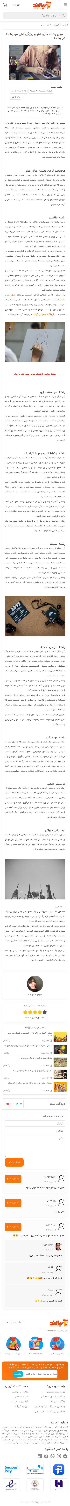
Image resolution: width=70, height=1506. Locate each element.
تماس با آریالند (20, 1392)
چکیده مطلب (57, 87)
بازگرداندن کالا (57, 1401)
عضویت (17, 1374)
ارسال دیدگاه (14, 1162)
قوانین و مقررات (19, 1401)
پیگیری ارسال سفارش (53, 1396)
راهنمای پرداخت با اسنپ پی (50, 1411)
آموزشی (55, 25)
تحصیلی (45, 25)
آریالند (65, 25)
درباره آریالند (21, 1406)
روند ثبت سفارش (55, 1392)
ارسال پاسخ (13, 1179)
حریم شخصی (21, 1396)
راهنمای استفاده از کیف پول (50, 1406)
